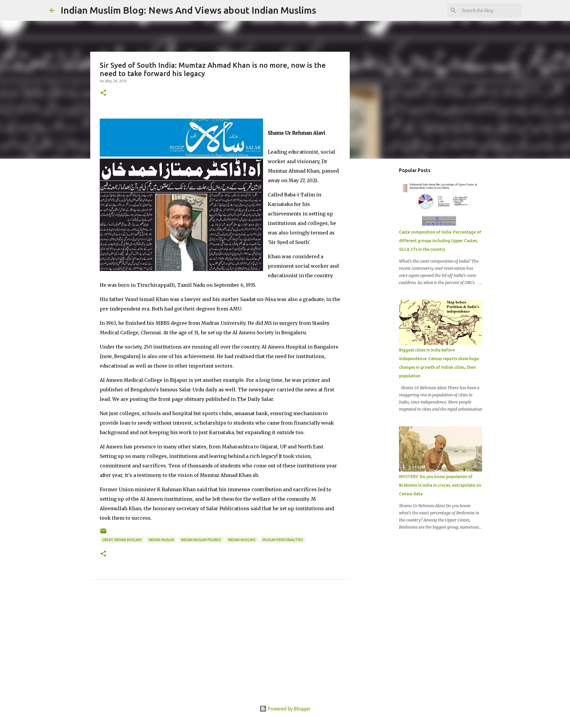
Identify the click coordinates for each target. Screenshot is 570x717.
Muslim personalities (282, 540)
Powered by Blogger (289, 708)
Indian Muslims (242, 540)
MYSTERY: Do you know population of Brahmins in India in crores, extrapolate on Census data (440, 485)
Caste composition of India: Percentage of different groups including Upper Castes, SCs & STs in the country (440, 241)
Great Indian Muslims (122, 540)
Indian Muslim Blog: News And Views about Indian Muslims (188, 10)
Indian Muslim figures (201, 540)
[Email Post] (103, 533)
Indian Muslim (161, 540)
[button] (103, 93)
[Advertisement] (220, 649)
